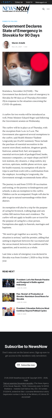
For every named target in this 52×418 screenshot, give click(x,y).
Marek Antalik (18, 43)
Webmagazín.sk (41, 2)
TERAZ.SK (19, 2)
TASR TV (29, 2)
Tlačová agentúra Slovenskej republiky (18, 383)
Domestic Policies (9, 21)
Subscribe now (28, 365)
